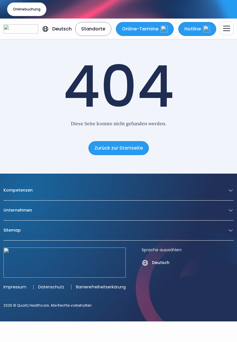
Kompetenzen (18, 190)
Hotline (192, 29)
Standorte (93, 29)
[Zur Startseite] (20, 29)
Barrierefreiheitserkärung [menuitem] (101, 287)
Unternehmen (17, 210)
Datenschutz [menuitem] (51, 287)
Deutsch (62, 29)
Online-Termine (140, 29)
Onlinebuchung (26, 9)
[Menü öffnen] (227, 28)
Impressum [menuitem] (14, 287)
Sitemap (12, 230)
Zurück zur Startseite (119, 148)
